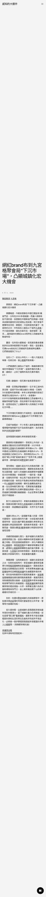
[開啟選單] (42, 3)
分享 (20, 610)
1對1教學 (21, 527)
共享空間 (10, 430)
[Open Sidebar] (40, 890)
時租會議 (20, 571)
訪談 (12, 601)
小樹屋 (23, 360)
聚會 (24, 460)
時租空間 (20, 545)
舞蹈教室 (6, 298)
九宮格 (13, 298)
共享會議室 (25, 566)
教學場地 (20, 615)
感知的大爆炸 (9, 3)
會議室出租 (7, 630)
